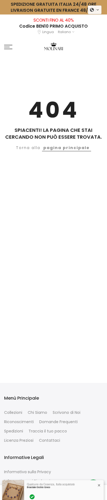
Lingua (48, 32)
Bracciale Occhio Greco (38, 482)
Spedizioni (13, 431)
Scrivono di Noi (66, 412)
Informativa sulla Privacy (27, 472)
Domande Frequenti (58, 422)
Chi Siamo (37, 412)
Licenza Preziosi (18, 440)
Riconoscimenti (19, 422)
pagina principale (66, 147)
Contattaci (49, 440)
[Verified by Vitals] (32, 491)
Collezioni (13, 412)
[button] (95, 9)
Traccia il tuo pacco (48, 431)
